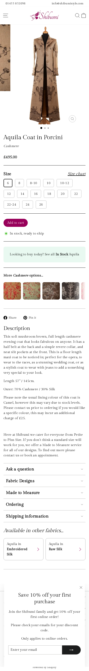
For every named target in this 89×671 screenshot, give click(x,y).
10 (49, 183)
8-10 (33, 183)
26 (41, 204)
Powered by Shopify (44, 667)
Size (44, 173)
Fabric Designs (20, 480)
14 (22, 194)
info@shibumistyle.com (67, 3)
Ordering (15, 504)
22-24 (11, 204)
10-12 (64, 183)
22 (76, 194)
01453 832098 (16, 3)
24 (28, 204)
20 (63, 194)
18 (49, 194)
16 (36, 194)
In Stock (62, 254)
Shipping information (27, 516)
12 (9, 194)
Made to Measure (23, 492)
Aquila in (17, 549)
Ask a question (20, 469)
